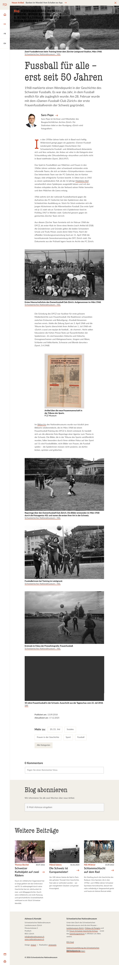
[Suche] (5, 5)
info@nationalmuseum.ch (34, 936)
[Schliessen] (115, 2)
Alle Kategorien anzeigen (75, 951)
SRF (26, 706)
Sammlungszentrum (76, 934)
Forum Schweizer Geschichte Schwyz (83, 931)
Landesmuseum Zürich (75, 928)
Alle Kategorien (43, 745)
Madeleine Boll (82, 181)
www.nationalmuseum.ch (34, 939)
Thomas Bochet (22, 865)
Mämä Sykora (55, 865)
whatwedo (52, 945)
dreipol (33, 945)
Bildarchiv (41, 425)
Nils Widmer (89, 865)
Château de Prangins (92, 928)
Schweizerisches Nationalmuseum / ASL (43, 54)
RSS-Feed (70, 942)
